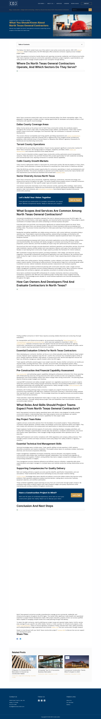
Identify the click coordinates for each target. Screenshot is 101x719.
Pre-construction (22, 374)
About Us (69, 700)
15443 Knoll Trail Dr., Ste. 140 (17, 700)
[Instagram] (42, 700)
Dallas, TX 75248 (13, 702)
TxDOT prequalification (23, 625)
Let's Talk (76, 495)
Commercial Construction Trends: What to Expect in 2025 (75, 671)
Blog (10, 9)
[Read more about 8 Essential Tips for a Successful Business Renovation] (50, 661)
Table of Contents (24, 44)
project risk (55, 627)
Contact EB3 (61, 630)
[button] (44, 3)
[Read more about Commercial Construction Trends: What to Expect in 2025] (76, 661)
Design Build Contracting (27, 9)
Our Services (70, 702)
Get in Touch (75, 200)
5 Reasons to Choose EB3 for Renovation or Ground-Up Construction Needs (21, 671)
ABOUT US (50, 3)
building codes (60, 172)
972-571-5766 (12, 704)
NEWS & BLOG (75, 3)
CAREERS (66, 3)
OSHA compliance (74, 385)
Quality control (21, 476)
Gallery (68, 704)
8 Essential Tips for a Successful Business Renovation (48, 671)
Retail (46, 674)
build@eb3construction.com (16, 706)
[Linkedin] (20, 639)
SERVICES (59, 3)
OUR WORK (41, 3)
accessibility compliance (45, 189)
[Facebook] (17, 639)
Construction (16, 9)
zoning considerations (73, 136)
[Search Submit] (90, 9)
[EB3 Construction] (13, 3)
